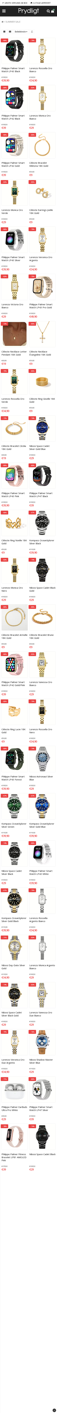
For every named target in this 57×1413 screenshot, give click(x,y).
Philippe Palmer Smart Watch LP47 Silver (40, 1108)
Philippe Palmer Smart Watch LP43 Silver (13, 259)
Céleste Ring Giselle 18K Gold (42, 400)
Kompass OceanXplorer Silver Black (41, 542)
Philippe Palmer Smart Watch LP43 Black (13, 70)
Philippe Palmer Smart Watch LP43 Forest (13, 778)
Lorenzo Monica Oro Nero (12, 589)
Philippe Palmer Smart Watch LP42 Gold (13, 164)
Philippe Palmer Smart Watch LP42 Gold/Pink (13, 684)
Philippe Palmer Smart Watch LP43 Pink (13, 495)
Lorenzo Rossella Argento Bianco (38, 920)
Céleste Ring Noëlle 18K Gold (14, 542)
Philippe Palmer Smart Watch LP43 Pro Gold (40, 306)
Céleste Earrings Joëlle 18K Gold (41, 211)
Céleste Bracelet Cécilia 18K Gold (14, 447)
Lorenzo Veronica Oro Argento (40, 259)
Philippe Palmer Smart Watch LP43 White (40, 872)
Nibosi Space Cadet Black (42, 1154)
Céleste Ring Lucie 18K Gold (14, 731)
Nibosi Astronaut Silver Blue (41, 778)
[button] (53, 11)
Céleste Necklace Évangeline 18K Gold (40, 353)
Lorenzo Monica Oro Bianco (40, 117)
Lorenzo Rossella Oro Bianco (40, 70)
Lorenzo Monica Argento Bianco (42, 967)
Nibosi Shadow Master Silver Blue (41, 1061)
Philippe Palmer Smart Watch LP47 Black (40, 495)
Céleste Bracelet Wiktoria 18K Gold (38, 164)
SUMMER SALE (12, 21)
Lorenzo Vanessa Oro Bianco (40, 684)
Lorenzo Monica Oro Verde (12, 211)
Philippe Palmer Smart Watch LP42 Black (13, 117)
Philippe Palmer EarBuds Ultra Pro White (14, 1108)
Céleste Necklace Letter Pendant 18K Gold (14, 353)
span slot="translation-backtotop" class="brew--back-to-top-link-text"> (54, 1410)
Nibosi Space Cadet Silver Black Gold (12, 1014)
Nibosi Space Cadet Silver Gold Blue (39, 447)
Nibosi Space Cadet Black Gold (42, 589)
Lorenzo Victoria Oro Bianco (12, 306)
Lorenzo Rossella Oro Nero (40, 731)
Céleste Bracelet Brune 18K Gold (41, 636)
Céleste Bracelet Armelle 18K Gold (15, 636)
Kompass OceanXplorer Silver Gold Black (14, 920)
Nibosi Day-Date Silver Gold (13, 967)
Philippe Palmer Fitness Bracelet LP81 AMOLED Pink (14, 1157)
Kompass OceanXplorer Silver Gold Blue (41, 825)
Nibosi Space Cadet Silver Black (12, 872)
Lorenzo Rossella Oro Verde (13, 400)
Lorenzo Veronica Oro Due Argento (13, 1061)
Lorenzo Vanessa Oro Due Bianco (40, 1014)
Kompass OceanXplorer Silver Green (14, 825)
